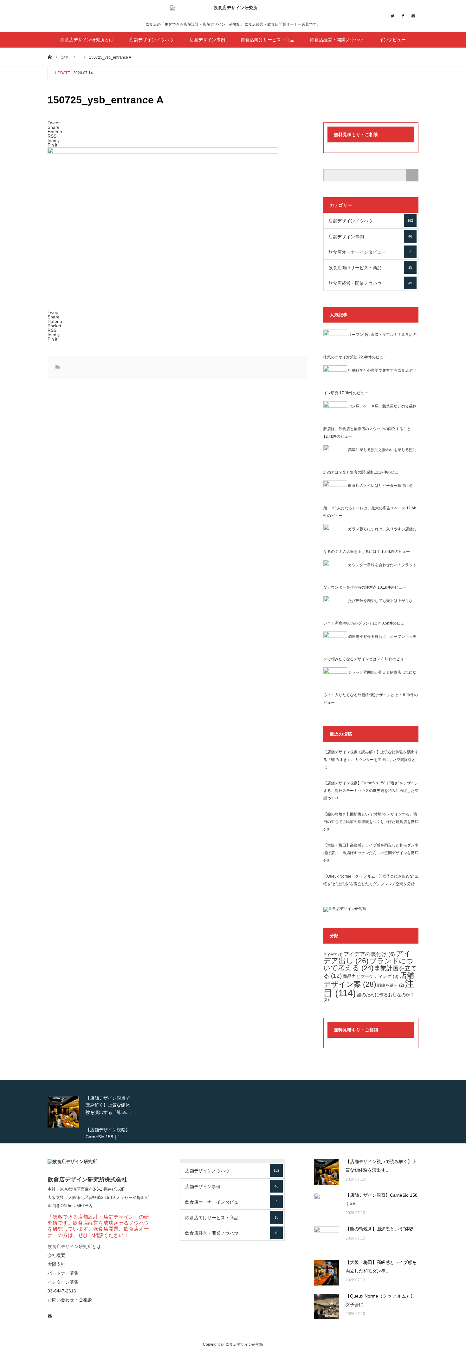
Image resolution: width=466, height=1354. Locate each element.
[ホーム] (50, 57)
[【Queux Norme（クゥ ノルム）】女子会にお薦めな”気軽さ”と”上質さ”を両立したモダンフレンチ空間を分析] (326, 1306)
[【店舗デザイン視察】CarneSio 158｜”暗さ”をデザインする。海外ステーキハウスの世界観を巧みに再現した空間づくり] (326, 1205)
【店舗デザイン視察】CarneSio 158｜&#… (381, 1199)
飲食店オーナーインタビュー (369, 252)
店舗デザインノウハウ (151, 39)
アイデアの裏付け (369, 954)
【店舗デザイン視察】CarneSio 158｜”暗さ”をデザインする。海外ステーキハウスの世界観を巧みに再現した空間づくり (370, 791)
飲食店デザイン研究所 (244, 1344)
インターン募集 (63, 1282)
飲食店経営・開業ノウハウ (336, 39)
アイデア (333, 955)
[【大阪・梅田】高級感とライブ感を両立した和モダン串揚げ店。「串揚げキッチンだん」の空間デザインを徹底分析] (326, 1272)
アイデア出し (367, 957)
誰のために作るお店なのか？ (369, 997)
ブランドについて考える (368, 964)
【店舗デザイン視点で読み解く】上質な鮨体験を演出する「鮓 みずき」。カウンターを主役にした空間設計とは (370, 759)
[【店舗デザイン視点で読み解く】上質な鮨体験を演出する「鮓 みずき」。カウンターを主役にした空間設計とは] (326, 1172)
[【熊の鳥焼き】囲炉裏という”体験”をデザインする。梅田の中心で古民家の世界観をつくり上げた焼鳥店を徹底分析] (326, 1239)
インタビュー (392, 39)
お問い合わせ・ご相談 (70, 1299)
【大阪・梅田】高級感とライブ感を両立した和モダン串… (381, 1266)
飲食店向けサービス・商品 (267, 39)
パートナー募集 (63, 1273)
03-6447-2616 (62, 1290)
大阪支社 (56, 1197)
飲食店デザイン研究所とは (86, 39)
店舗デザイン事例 (207, 39)
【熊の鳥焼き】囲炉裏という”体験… (382, 1228)
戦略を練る (390, 985)
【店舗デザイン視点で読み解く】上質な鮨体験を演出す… (381, 1166)
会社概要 (56, 1255)
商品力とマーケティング (370, 976)
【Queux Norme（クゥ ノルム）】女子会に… (380, 1300)
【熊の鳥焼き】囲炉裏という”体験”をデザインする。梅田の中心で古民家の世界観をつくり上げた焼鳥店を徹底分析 (370, 822)
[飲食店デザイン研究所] (233, 13)
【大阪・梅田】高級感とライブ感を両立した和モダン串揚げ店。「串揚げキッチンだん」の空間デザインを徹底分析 (370, 853)
